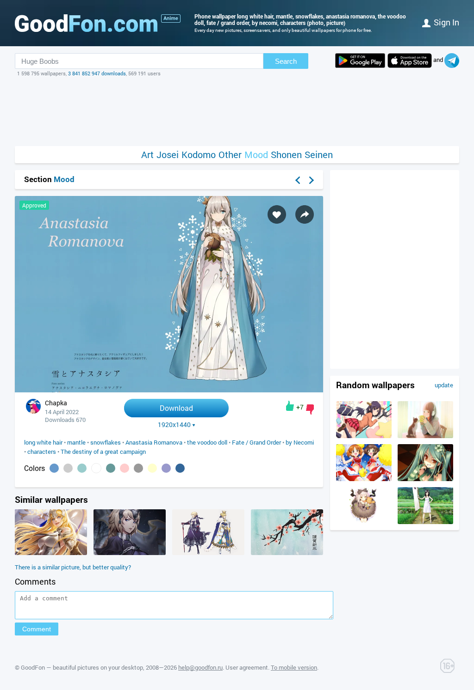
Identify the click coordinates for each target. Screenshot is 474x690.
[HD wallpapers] (360, 60)
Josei (167, 154)
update (444, 385)
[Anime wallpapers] (171, 18)
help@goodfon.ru (200, 667)
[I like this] (290, 406)
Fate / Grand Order (256, 442)
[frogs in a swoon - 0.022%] (110, 468)
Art (147, 154)
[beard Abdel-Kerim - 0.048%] (68, 468)
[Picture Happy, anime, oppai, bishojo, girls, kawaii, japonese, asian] (364, 479)
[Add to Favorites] (277, 214)
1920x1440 (174, 424)
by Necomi (300, 442)
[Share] (304, 214)
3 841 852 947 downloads (97, 73)
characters (41, 451)
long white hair (43, 442)
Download (176, 408)
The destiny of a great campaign (103, 451)
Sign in (446, 22)
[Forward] (311, 180)
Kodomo (198, 154)
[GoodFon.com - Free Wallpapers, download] (86, 23)
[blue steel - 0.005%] (180, 468)
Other (230, 154)
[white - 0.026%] (96, 468)
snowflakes (105, 442)
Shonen (286, 154)
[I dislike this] (310, 409)
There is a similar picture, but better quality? (73, 567)
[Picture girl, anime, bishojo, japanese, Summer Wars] (425, 522)
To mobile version (294, 667)
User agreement (246, 667)
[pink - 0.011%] (124, 468)
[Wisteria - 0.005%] (166, 468)
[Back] (297, 180)
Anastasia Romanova (153, 442)
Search (286, 61)
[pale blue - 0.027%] (82, 468)
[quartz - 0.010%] (138, 468)
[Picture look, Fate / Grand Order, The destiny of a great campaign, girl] (130, 553)
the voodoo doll (207, 442)
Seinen (319, 154)
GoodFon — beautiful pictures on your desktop (82, 667)
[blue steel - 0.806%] (54, 468)
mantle (76, 442)
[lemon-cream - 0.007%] (152, 468)
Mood (256, 154)
